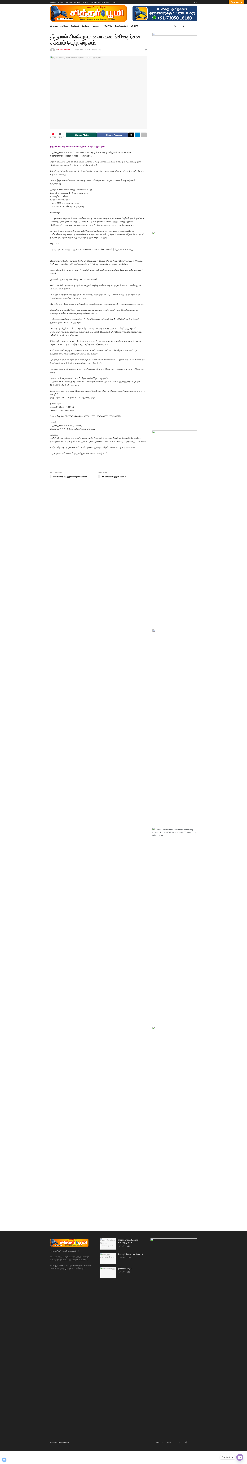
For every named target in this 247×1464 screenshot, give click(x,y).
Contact (113, 2)
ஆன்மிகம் (61, 2)
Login (194, 2)
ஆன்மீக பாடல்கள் (103, 2)
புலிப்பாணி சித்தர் (125, 1268)
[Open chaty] (239, 1457)
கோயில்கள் (69, 2)
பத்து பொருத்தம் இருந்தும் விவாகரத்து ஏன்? (128, 1241)
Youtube (94, 2)
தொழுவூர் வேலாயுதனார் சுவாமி (130, 1254)
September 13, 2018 (82, 49)
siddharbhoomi (64, 49)
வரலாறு (85, 2)
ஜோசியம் (77, 2)
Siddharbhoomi (63, 1442)
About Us (159, 1442)
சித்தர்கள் (53, 2)
